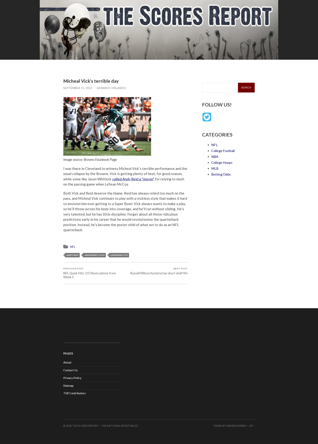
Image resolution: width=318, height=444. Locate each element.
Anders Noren (236, 425)
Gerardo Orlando (111, 88)
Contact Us (70, 370)
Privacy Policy (72, 378)
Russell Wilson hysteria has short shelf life (159, 271)
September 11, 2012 (77, 88)
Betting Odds (221, 174)
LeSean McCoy (119, 255)
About (67, 362)
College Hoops (221, 162)
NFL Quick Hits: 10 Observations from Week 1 (89, 273)
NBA (214, 157)
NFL (72, 246)
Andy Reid (73, 255)
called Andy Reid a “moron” (133, 179)
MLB (214, 168)
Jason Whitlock (94, 255)
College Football (223, 151)
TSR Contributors (74, 393)
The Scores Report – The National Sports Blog (105, 425)
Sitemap (68, 385)
